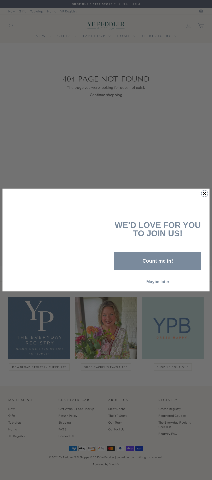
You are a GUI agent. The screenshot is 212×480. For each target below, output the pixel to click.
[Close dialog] (204, 193)
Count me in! (157, 261)
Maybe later (157, 281)
